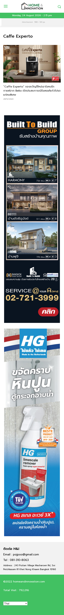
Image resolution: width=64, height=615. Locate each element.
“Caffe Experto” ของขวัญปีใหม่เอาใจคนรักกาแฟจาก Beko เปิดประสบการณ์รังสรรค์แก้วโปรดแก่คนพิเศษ (32, 91)
